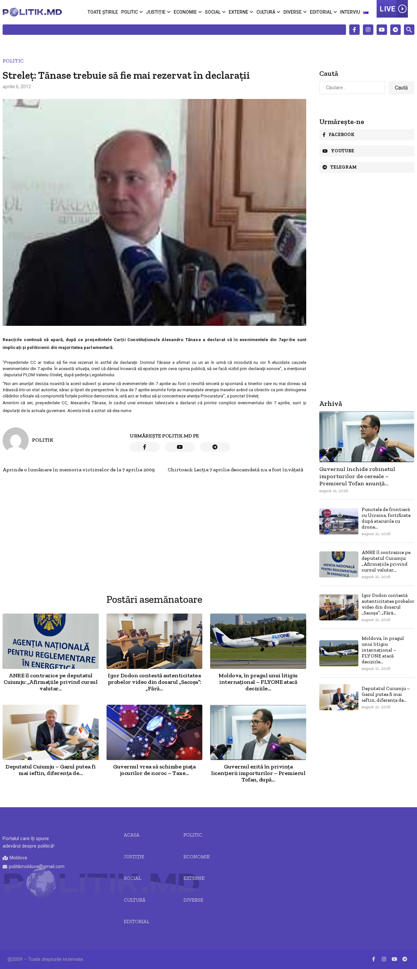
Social (213, 12)
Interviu (350, 12)
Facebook (341, 134)
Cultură (265, 12)
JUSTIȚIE (134, 857)
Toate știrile (103, 12)
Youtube (342, 151)
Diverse (292, 12)
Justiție (155, 12)
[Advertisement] (154, 518)
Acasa (131, 835)
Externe (238, 12)
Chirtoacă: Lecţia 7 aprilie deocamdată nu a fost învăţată (235, 469)
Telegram (343, 167)
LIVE (387, 9)
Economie (185, 12)
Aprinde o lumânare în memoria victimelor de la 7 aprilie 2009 (79, 469)
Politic (129, 12)
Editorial (321, 12)
